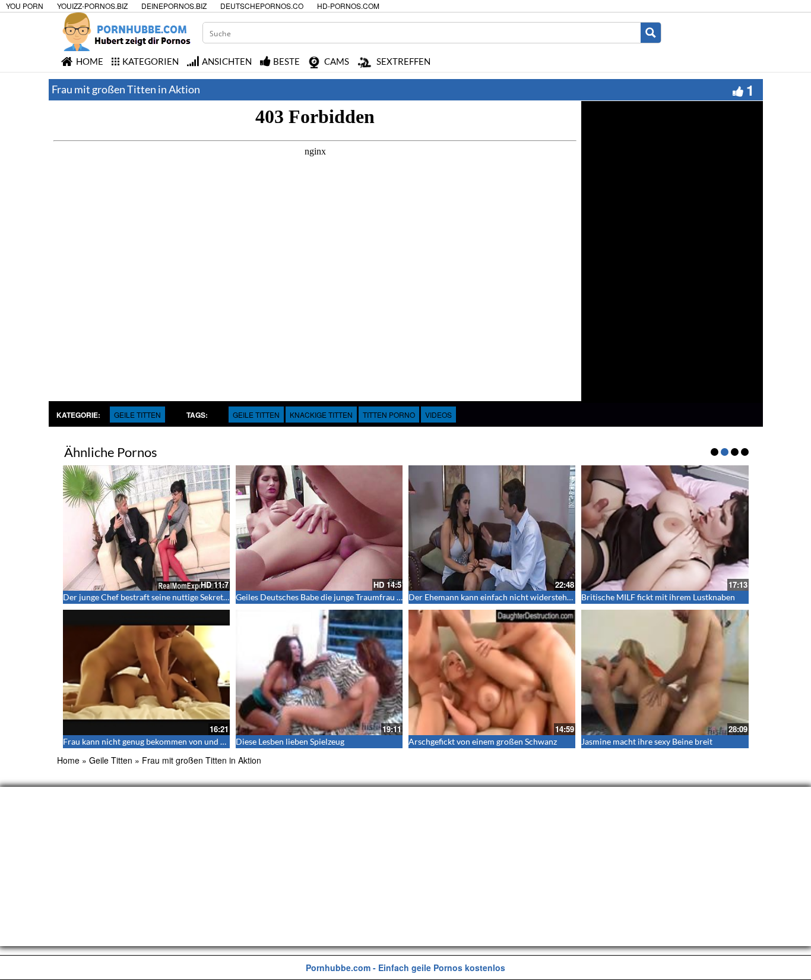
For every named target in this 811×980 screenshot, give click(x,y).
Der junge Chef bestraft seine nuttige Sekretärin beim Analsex (176, 597)
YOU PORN (24, 5)
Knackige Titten (321, 414)
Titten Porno (389, 414)
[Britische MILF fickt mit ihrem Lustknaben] (664, 528)
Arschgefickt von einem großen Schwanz (482, 741)
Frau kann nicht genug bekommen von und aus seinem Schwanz (178, 741)
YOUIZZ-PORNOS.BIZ (92, 5)
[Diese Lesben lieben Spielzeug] (319, 672)
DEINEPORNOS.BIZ (174, 5)
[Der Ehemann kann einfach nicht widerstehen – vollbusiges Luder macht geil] (491, 528)
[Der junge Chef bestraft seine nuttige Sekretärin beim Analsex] (146, 528)
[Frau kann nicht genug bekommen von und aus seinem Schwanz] (146, 672)
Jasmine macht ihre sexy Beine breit (646, 741)
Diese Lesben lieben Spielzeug (290, 741)
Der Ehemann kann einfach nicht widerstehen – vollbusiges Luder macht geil (548, 597)
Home (68, 760)
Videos (438, 414)
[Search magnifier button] (651, 33)
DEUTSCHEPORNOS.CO (261, 5)
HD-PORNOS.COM (348, 5)
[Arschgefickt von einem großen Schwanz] (491, 672)
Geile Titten (137, 414)
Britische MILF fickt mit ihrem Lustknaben (658, 597)
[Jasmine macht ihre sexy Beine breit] (664, 672)
